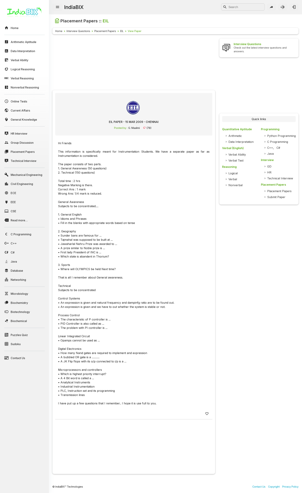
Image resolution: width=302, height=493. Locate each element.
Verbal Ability (237, 154)
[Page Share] (271, 7)
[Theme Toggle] (282, 7)
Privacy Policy (290, 486)
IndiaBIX (74, 7)
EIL (122, 31)
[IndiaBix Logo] (24, 13)
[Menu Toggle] (57, 7)
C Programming (277, 142)
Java (270, 153)
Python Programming (281, 136)
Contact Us (258, 486)
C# (278, 147)
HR (269, 172)
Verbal (232, 179)
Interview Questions (78, 31)
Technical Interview (280, 178)
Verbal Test (235, 160)
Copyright (274, 486)
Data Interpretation (241, 142)
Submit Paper (276, 197)
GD (269, 166)
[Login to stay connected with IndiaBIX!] (294, 7)
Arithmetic (235, 136)
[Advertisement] (133, 62)
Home (58, 31)
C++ (270, 147)
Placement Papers (105, 31)
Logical (233, 173)
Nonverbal (235, 185)
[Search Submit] (225, 7)
